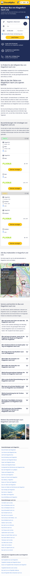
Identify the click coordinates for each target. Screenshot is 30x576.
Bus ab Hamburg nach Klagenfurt (9, 457)
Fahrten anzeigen (15, 169)
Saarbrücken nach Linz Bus (8, 532)
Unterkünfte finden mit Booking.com (13, 34)
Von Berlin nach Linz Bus (7, 502)
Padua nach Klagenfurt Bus (8, 472)
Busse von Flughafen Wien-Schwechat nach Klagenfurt (14, 564)
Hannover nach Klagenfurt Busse (9, 460)
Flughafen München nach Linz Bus (9, 567)
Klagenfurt (17, 265)
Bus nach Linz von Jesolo (7, 515)
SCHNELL (5, 193)
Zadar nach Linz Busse (7, 545)
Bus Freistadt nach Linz (7, 512)
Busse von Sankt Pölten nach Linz (9, 535)
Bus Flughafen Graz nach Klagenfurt (10, 559)
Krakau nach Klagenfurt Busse (8, 464)
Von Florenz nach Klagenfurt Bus (9, 452)
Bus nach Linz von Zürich (7, 550)
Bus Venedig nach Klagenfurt (8, 489)
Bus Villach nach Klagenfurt (8, 494)
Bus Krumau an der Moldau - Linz (9, 517)
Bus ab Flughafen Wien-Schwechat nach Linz (12, 572)
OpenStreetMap (22, 296)
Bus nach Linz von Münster (8, 525)
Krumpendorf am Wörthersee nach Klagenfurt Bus (13, 467)
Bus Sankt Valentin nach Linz (8, 537)
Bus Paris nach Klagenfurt (7, 474)
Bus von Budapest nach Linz (8, 507)
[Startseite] (8, 2)
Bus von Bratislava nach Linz (8, 505)
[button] (23, 282)
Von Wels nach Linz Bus (7, 542)
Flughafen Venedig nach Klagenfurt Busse (11, 562)
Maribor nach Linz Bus (7, 522)
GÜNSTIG (5, 138)
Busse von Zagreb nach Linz (8, 547)
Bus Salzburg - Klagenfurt (7, 479)
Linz (26, 265)
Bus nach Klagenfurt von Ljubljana (9, 469)
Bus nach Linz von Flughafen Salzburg (10, 570)
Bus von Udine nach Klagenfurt (9, 484)
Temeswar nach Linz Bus (7, 540)
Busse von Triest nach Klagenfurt (9, 482)
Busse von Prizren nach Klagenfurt (9, 477)
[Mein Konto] (17, 2)
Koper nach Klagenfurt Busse (8, 462)
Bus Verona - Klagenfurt (7, 492)
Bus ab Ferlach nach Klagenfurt (9, 450)
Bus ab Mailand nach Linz (7, 520)
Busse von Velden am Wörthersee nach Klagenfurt (13, 487)
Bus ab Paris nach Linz (7, 527)
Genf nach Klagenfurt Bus (7, 455)
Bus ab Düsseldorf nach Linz (8, 510)
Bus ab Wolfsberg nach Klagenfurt (9, 497)
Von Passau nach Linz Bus (7, 530)
